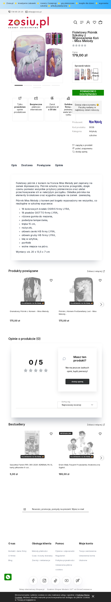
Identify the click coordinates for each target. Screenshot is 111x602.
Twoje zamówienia (87, 551)
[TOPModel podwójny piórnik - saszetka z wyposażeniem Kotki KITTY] (89, 74)
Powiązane (44, 165)
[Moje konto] (88, 22)
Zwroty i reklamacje (41, 560)
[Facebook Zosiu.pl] (33, 580)
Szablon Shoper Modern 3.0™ (60, 589)
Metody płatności (40, 551)
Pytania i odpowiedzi (65, 551)
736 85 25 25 (17, 12)
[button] (19, 85)
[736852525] (8, 577)
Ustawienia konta (87, 556)
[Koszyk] (101, 22)
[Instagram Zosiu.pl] (44, 580)
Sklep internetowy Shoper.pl (31, 589)
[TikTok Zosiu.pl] (55, 580)
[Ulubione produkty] (94, 22)
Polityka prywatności (65, 560)
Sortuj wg (66, 401)
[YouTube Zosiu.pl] (66, 580)
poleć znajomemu (83, 148)
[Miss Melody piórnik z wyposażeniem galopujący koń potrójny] (83, 74)
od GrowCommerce (83, 589)
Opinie (59, 165)
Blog (10, 560)
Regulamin (60, 556)
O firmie (12, 556)
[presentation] (15, 59)
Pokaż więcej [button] (95, 74)
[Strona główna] (28, 22)
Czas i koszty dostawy (42, 556)
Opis (14, 165)
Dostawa (27, 165)
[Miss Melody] (95, 122)
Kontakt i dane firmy (17, 551)
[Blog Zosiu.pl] (77, 580)
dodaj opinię (77, 381)
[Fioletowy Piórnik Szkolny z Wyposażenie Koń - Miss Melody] (37, 57)
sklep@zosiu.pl (35, 12)
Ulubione (83, 560)
